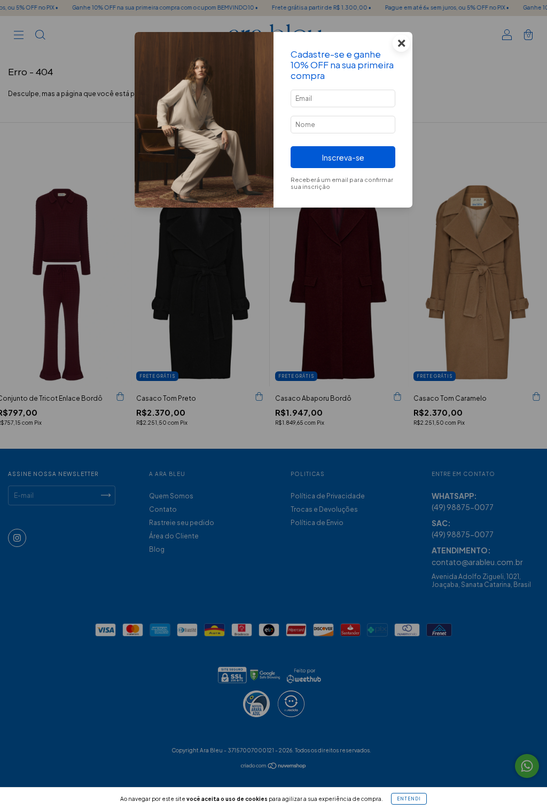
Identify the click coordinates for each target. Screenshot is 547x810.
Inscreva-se (343, 157)
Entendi (409, 798)
